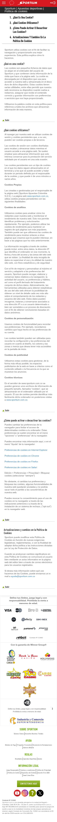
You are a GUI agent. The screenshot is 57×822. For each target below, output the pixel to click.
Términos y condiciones (27, 770)
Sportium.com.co (8, 802)
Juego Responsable (12, 770)
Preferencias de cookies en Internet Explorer (26, 450)
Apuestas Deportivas (29, 759)
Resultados (18, 759)
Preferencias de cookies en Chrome (22, 456)
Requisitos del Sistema (28, 773)
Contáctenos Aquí (28, 783)
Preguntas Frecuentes (24, 745)
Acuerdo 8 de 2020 (43, 773)
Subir (6, 120)
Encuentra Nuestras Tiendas (34, 734)
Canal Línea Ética (28, 775)
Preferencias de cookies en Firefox (21, 461)
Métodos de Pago (10, 745)
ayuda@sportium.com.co (23, 576)
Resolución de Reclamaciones (42, 745)
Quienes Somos (19, 734)
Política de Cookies (14, 773)
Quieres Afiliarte (28, 747)
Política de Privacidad (43, 770)
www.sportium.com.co (37, 196)
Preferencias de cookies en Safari (21, 467)
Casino (40, 759)
